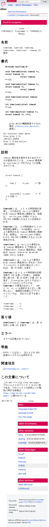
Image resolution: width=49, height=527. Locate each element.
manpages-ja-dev (22, 15)
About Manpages (23, 5)
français (22, 461)
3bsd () (25, 484)
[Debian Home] (3, 5)
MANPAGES (11, 1)
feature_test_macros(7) (27, 126)
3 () (23, 488)
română (22, 469)
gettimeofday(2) (11, 369)
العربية (21, 454)
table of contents (28, 423)
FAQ (36, 5)
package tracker (25, 413)
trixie (20, 435)
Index (10, 5)
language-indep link (27, 409)
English (21, 457)
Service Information (17, 11)
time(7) (25, 369)
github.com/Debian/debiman (35, 520)
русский (22, 473)
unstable (12, 15)
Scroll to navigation (12, 22)
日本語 (21, 465)
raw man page (25, 417)
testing (21, 439)
